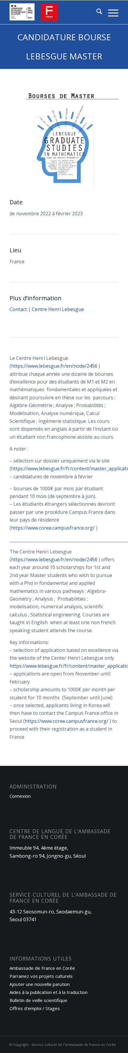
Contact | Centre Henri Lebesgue (47, 309)
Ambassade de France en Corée (42, 968)
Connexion (20, 796)
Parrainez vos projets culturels (41, 976)
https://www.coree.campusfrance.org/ (53, 528)
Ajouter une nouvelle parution (40, 984)
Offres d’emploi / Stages (35, 1008)
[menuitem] (96, 12)
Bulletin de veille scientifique (38, 1000)
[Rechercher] (96, 12)
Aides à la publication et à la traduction (49, 992)
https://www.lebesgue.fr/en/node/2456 (54, 366)
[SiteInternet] (53, 12)
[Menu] (110, 12)
